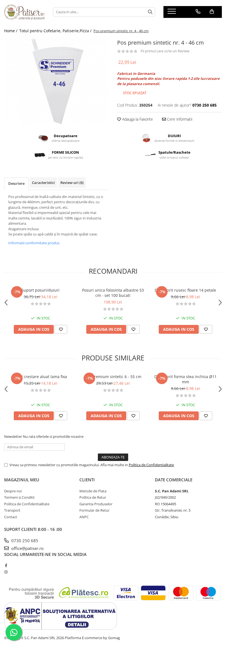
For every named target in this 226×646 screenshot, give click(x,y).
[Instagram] (6, 571)
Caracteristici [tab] (43, 182)
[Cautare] (150, 12)
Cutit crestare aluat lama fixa (40, 376)
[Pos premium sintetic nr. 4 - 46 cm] (56, 81)
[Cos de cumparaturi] (212, 11)
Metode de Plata (92, 490)
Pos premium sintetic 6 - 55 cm (112, 376)
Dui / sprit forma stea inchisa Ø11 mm (185, 379)
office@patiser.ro (27, 548)
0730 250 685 (24, 540)
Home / (11, 30)
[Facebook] (6, 565)
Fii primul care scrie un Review (165, 50)
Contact (10, 516)
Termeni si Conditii (19, 497)
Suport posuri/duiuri (40, 290)
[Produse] (172, 13)
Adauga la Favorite (137, 119)
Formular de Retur (94, 510)
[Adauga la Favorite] (61, 329)
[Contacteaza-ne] (198, 11)
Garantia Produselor (95, 503)
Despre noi (13, 490)
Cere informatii (179, 119)
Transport (12, 510)
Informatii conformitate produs (34, 242)
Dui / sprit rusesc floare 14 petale (185, 290)
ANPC (84, 516)
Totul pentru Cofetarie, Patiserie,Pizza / (56, 30)
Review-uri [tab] (72, 182)
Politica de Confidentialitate (151, 464)
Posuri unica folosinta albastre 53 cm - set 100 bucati (113, 292)
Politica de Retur (92, 497)
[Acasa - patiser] (24, 12)
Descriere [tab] (16, 183)
